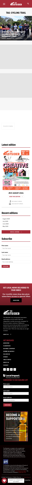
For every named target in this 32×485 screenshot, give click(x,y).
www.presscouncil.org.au (20, 471)
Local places (5, 28)
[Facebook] (4, 369)
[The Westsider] (16, 3)
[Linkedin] (8, 369)
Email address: (6, 259)
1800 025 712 (22, 472)
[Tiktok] (14, 369)
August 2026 (6, 219)
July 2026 (5, 221)
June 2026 (6, 224)
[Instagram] (11, 369)
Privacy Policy (26, 477)
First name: (5, 245)
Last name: (5, 252)
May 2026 (5, 226)
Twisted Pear (27, 480)
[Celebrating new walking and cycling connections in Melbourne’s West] (16, 28)
